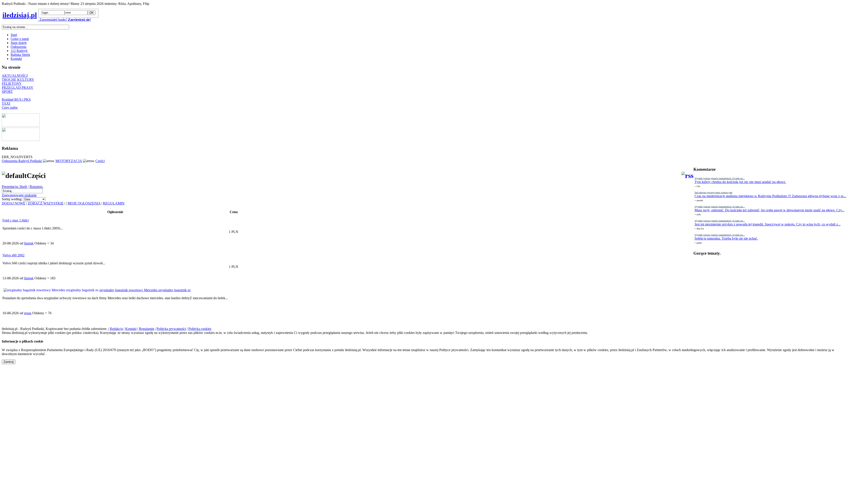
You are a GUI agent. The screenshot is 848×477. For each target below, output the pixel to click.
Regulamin (146, 329)
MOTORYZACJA (68, 161)
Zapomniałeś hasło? (52, 19)
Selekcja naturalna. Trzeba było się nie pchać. (726, 238)
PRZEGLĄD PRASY (17, 87)
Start (14, 35)
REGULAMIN (114, 203)
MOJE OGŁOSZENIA (84, 203)
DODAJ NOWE (13, 203)
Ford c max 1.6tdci (15, 220)
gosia (27, 313)
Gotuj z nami (20, 39)
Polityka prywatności (171, 329)
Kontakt (16, 59)
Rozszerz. (36, 186)
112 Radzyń (19, 51)
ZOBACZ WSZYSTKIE (46, 203)
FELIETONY (12, 83)
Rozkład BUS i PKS (16, 99)
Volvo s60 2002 (13, 255)
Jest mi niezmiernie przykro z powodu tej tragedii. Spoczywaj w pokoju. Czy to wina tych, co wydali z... (767, 224)
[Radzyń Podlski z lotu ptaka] (21, 125)
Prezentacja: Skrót (14, 186)
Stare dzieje (19, 43)
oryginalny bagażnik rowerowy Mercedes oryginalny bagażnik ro (145, 290)
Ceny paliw (10, 107)
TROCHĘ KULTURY (18, 79)
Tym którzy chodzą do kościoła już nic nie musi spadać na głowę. (740, 182)
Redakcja (116, 329)
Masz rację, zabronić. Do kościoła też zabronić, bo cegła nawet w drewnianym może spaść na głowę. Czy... (769, 210)
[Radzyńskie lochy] (21, 140)
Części (100, 161)
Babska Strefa (20, 55)
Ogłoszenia (18, 47)
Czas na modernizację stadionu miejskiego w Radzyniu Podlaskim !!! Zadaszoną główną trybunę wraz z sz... (770, 196)
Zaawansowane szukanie (19, 195)
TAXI (6, 103)
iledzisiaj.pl (19, 15)
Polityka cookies (199, 329)
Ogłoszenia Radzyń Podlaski (22, 161)
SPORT (7, 91)
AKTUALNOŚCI (15, 76)
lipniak (29, 243)
